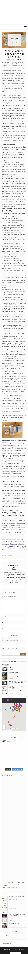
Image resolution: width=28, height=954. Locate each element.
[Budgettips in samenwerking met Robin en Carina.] (5, 687)
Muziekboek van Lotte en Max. (16, 919)
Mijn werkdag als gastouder (15, 923)
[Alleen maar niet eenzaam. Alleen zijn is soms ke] (14, 756)
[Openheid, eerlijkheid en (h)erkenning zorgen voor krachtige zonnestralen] (5, 682)
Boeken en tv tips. (6, 664)
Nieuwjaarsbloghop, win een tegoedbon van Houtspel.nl (17, 915)
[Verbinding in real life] (5, 673)
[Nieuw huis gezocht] (5, 678)
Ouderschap (9, 555)
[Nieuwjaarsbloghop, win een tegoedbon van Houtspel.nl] (5, 915)
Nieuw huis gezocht (13, 676)
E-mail (4, 622)
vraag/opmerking (12, 544)
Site (3, 629)
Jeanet (19, 59)
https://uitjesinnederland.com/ (9, 887)
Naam (4, 616)
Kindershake (11, 667)
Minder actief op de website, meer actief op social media (17, 691)
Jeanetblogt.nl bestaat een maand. (16, 907)
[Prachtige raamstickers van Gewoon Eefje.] (5, 901)
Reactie (4, 599)
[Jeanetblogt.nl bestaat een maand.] (5, 909)
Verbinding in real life (13, 672)
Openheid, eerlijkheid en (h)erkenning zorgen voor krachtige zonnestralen (17, 682)
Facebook (6, 935)
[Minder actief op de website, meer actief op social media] (5, 692)
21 (15, 908)
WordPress (15, 949)
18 (14, 920)
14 (15, 925)
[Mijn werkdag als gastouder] (5, 925)
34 (16, 899)
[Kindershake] (5, 669)
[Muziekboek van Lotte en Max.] (5, 920)
